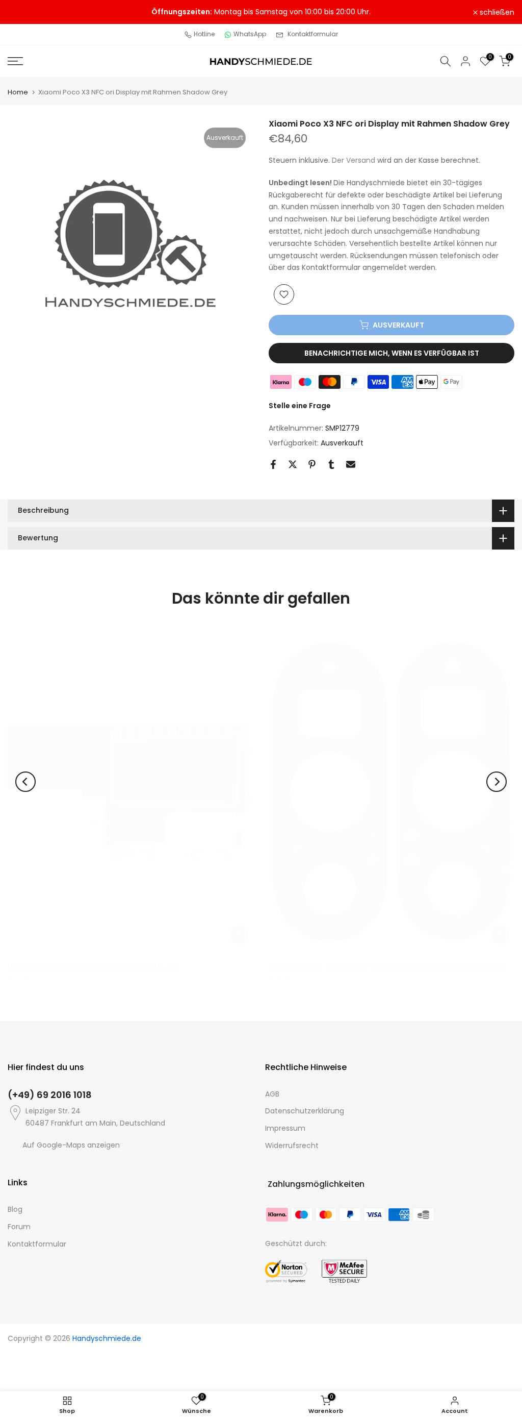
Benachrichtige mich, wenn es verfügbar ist (391, 353)
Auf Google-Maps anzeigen (71, 1145)
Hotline (204, 34)
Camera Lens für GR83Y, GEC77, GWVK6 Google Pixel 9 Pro (388, 967)
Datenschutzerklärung (304, 1111)
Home (18, 92)
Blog (15, 1209)
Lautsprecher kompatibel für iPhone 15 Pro (94, 967)
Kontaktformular (313, 34)
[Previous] (25, 781)
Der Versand (353, 160)
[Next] (496, 781)
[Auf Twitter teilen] (292, 464)
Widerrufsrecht (292, 1145)
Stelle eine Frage (300, 406)
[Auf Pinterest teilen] (312, 464)
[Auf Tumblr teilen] (331, 464)
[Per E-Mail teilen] (350, 464)
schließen (30, 12)
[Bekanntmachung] (261, 12)
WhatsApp (250, 34)
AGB (272, 1094)
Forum (19, 1227)
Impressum (285, 1128)
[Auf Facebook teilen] (273, 464)
